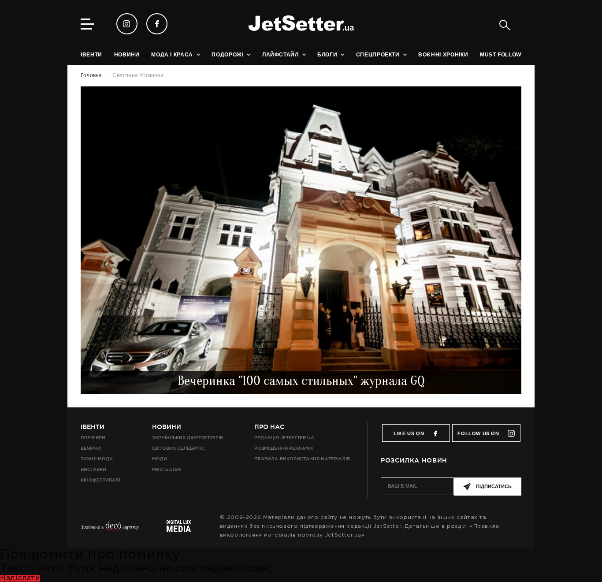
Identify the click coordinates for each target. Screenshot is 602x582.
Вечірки (91, 448)
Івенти (92, 426)
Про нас (269, 426)
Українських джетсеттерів (187, 437)
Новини (166, 426)
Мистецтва (166, 469)
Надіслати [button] (20, 578)
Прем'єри (93, 437)
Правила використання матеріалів (302, 458)
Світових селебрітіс (178, 448)
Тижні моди (97, 458)
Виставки (93, 469)
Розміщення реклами (283, 448)
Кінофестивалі (100, 480)
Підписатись (494, 486)
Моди (159, 458)
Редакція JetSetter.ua (284, 437)
